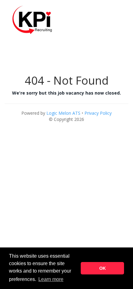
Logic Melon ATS (63, 113)
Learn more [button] (50, 279)
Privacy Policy (98, 113)
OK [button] (102, 268)
